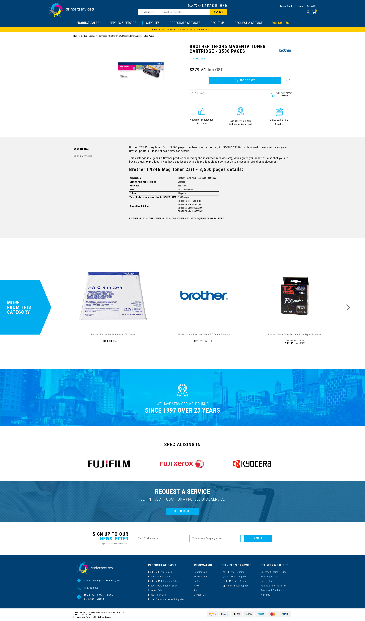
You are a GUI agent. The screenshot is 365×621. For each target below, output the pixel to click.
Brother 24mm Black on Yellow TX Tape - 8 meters (204, 334)
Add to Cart (247, 80)
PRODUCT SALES (87, 23)
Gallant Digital (104, 617)
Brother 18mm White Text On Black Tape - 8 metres (294, 334)
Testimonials (200, 572)
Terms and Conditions (272, 590)
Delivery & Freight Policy (273, 572)
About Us (199, 590)
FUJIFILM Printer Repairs (234, 581)
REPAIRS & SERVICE (122, 23)
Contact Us (312, 6)
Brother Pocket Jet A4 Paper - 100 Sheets (113, 334)
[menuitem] (196, 58)
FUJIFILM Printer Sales (160, 572)
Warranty (265, 594)
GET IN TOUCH (182, 511)
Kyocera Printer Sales (159, 576)
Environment (200, 576)
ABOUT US (217, 23)
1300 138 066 (219, 5)
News (300, 6)
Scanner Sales (156, 590)
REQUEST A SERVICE (249, 23)
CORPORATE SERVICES (185, 23)
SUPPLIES (153, 23)
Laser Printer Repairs (233, 572)
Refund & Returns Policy (273, 585)
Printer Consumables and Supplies (166, 599)
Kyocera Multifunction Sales (163, 585)
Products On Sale (157, 594)
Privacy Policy (268, 581)
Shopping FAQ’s (269, 576)
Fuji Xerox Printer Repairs (235, 585)
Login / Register (286, 6)
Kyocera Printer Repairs (234, 576)
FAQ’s (197, 581)
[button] (288, 80)
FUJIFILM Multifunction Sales (163, 581)
